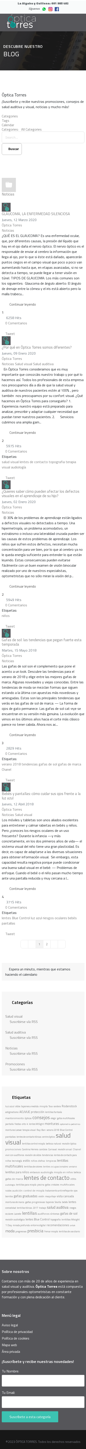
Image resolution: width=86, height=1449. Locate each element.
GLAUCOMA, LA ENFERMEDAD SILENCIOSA (36, 214)
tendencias (30, 764)
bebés (72, 918)
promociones (13, 1149)
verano (73, 1166)
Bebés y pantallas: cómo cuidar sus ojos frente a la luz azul (41, 796)
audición (17, 1190)
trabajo (42, 1208)
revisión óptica (69, 1143)
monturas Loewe (13, 1130)
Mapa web (9, 1345)
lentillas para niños (17, 1172)
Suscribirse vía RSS (23, 1021)
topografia (57, 461)
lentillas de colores (33, 1166)
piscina (40, 1184)
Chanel (6, 769)
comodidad (10, 1208)
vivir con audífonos (14, 1155)
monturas (52, 1123)
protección (37, 1112)
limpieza (51, 1161)
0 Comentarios (16, 323)
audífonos (43, 1214)
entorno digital (38, 1225)
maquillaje (50, 1196)
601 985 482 (60, 3)
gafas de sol (48, 764)
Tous (51, 1106)
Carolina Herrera (30, 1149)
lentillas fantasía (53, 1112)
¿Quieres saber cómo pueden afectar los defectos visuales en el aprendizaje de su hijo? (40, 494)
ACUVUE (24, 1111)
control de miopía (33, 1190)
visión (41, 1196)
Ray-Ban (41, 1130)
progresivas (20, 1231)
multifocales (67, 1184)
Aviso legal (10, 1325)
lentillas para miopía (26, 1184)
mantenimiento (14, 1118)
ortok (72, 1225)
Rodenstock (69, 1106)
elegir (53, 1118)
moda (10, 1231)
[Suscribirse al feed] (3, 200)
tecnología (17, 1161)
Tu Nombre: (10, 1371)
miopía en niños (63, 1172)
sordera (57, 1106)
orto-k (25, 1124)
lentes (72, 1202)
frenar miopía (51, 1231)
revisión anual (65, 1149)
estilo (26, 1160)
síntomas (54, 1214)
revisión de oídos (33, 1155)
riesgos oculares (55, 918)
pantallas (8, 923)
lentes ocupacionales (55, 1166)
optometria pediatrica (70, 1124)
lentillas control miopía (33, 1143)
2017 (35, 1208)
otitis (73, 1179)
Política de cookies (15, 1338)
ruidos (8, 1190)
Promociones (15, 1064)
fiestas (18, 1124)
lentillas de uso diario (69, 1231)
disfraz (41, 1161)
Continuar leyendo (22, 304)
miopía (43, 1106)
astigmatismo (12, 1112)
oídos (17, 1106)
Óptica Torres (12, 225)
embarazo (35, 1172)
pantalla (9, 1124)
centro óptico (48, 1137)
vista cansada (65, 1196)
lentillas (29, 1213)
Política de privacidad (17, 1331)
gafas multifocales (66, 1118)
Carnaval (52, 1149)
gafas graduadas (25, 1196)
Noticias (8, 194)
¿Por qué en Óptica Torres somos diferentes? (37, 347)
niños (6, 615)
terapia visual (29, 1130)
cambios (43, 1149)
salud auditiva (58, 1207)
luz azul (36, 918)
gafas (47, 1184)
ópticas (28, 1118)
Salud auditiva (43, 363)
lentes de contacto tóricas (29, 1137)
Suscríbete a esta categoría (29, 1416)
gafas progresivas (35, 1202)
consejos (41, 1117)
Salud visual (23, 363)
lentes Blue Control (16, 918)
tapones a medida (30, 1106)
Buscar (13, 149)
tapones (50, 1202)
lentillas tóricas (24, 1208)
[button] (43, 161)
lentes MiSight (36, 1124)
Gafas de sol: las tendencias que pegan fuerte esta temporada (42, 642)
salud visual (10, 461)
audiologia (10, 1184)
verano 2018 (11, 764)
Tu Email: (8, 1392)
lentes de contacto (34, 461)
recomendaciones (58, 1225)
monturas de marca (14, 1202)
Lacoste (17, 1214)
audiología (18, 467)
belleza (77, 1172)
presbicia (35, 1230)
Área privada (11, 1351)
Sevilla (58, 1202)
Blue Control (66, 1130)
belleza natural (53, 1143)
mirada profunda (21, 1225)
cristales (55, 1184)
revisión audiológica (15, 1219)
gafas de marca (69, 764)
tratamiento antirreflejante (59, 1190)
